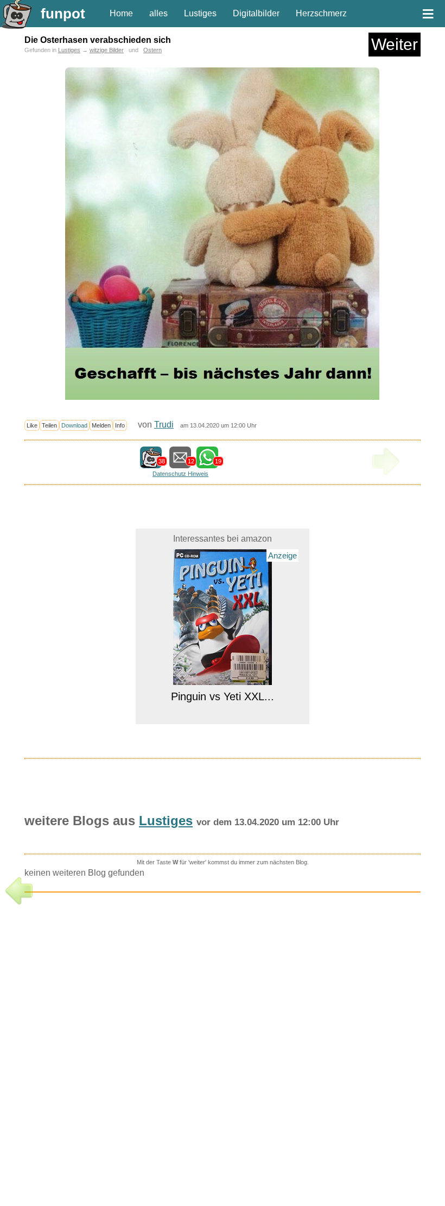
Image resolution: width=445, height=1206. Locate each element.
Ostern (152, 50)
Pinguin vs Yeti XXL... (222, 696)
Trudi (164, 424)
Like (32, 425)
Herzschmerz (321, 13)
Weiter (394, 44)
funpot (63, 13)
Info (120, 425)
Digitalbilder (256, 13)
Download (74, 425)
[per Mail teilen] (180, 463)
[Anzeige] (222, 678)
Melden (101, 425)
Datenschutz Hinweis (180, 473)
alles (158, 13)
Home (121, 13)
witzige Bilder (107, 50)
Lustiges (200, 13)
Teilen (49, 425)
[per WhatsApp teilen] (207, 463)
